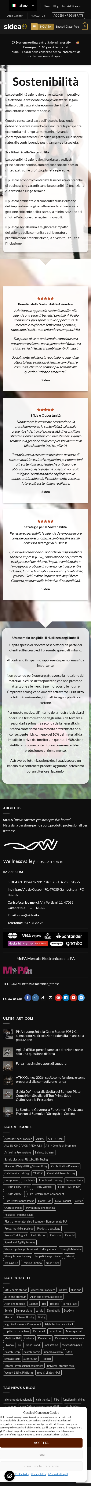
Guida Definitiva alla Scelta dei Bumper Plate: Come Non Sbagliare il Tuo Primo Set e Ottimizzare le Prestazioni (48, 1095)
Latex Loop (55, 1331)
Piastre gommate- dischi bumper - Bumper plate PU (35, 1221)
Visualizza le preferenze (41, 1466)
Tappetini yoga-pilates (48, 1256)
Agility (40, 1139)
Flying (42, 1317)
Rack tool (55, 1235)
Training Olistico (32, 1263)
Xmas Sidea (52, 1263)
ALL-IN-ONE (55, 1139)
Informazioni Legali (58, 1474)
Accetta (41, 1443)
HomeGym (44, 1201)
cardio (39, 1310)
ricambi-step (12, 1352)
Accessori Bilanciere (43, 1290)
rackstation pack (72, 1345)
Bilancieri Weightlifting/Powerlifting (25, 1166)
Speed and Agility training (19, 1242)
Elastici (8, 1317)
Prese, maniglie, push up (18, 1228)
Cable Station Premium (65, 1166)
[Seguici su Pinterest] (58, 997)
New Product (63, 1201)
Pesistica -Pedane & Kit (18, 1214)
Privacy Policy (38, 1474)
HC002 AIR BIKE (43, 1187)
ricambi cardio (31, 1352)
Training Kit (11, 1263)
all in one (76, 1290)
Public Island (32, 1345)
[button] (34, 26)
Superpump (30, 1358)
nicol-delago (72, 1406)
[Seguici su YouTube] (73, 997)
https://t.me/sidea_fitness (40, 984)
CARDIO (38, 1173)
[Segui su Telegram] (81, 997)
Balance (33, 1303)
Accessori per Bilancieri (18, 1139)
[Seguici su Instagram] (35, 997)
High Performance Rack (59, 1324)
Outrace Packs (13, 1207)
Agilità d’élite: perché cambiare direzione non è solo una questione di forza (49, 1051)
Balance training (44, 1152)
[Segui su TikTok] (43, 997)
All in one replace (14, 1303)
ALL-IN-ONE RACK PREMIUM (23, 1145)
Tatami (69, 1256)
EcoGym (69, 1310)
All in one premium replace (46, 1296)
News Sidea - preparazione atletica (40, 1406)
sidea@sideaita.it (29, 915)
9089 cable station (15, 1290)
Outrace (29, 1338)
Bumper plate (24, 1310)
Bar (44, 1303)
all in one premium (15, 1296)
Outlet (79, 1201)
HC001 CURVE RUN (17, 1187)
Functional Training (50, 1180)
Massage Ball (74, 1331)
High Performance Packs (19, 1201)
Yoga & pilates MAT (48, 1372)
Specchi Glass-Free (67, 26)
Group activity (74, 1180)
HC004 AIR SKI (13, 1194)
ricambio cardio (53, 1352)
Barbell (54, 1303)
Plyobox (9, 1345)
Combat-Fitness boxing (61, 1173)
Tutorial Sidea (70, 6)
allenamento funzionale (18, 1399)
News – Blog (51, 6)
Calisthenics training (16, 1173)
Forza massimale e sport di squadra (41, 1063)
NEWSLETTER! (38, 16)
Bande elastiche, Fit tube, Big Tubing (26, 1159)
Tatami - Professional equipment (23, 1365)
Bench (8, 1310)
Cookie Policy (22, 1474)
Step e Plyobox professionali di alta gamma (30, 1249)
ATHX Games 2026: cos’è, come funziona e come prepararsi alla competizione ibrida (50, 1079)
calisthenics (43, 1399)
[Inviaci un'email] (50, 997)
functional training (74, 1399)
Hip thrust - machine (16, 1331)
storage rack (12, 1358)
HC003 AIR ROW (69, 1187)
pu (19, 1345)
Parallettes (44, 1338)
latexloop (10, 1406)
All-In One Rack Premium (61, 1145)
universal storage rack (60, 1365)
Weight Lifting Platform (18, 1372)
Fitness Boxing (25, 1317)
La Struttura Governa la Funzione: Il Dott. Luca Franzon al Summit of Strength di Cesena (49, 1111)
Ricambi (69, 1235)
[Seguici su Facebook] (27, 997)
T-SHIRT (46, 1358)
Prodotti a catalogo (48, 1228)
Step (69, 1352)
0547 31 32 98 (32, 923)
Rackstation (51, 1345)
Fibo (56, 1399)
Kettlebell (39, 1331)
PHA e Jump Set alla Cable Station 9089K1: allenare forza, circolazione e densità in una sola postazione (50, 1035)
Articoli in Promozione (17, 1152)
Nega (41, 1454)
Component (11, 1180)
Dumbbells (28, 1180)
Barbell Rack (69, 1303)
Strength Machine (70, 1249)
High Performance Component (45, 1194)
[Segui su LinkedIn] (65, 997)
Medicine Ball (12, 1338)
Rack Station (38, 1235)
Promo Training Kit (15, 1235)
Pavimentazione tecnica (40, 1207)
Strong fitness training (17, 1256)
